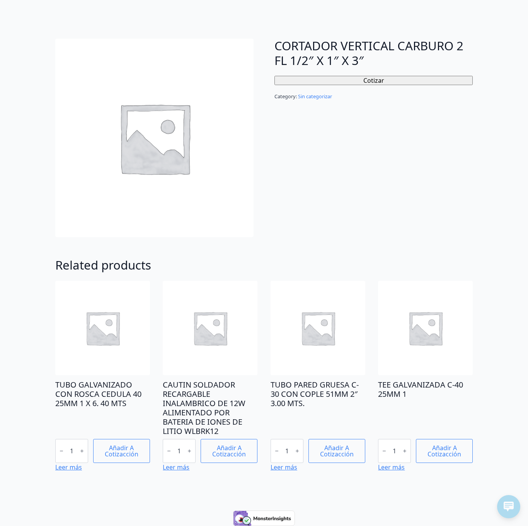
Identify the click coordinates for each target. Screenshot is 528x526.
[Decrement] (61, 451)
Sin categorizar (315, 96)
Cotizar (373, 80)
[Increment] (82, 451)
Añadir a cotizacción (121, 451)
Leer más (68, 467)
